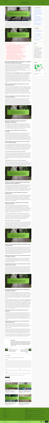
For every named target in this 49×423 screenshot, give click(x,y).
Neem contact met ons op (22, 4)
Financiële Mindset (36, 35)
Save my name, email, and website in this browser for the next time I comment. (15, 375)
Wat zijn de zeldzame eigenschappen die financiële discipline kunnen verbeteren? (16, 51)
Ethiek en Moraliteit (36, 33)
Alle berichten (42, 2)
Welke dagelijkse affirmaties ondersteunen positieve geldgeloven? (14, 50)
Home (5, 2)
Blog (4, 413)
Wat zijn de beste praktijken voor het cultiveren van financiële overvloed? (15, 57)
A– (6, 0)
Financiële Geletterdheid (37, 34)
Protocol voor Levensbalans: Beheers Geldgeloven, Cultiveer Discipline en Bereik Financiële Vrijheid (25, 391)
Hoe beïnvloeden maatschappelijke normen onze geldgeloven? (13, 45)
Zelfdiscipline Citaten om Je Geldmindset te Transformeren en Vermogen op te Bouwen (10, 391)
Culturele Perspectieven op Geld (38, 31)
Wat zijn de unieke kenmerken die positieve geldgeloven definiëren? (14, 47)
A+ (4, 0)
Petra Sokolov (13, 340)
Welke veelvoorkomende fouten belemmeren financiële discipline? (14, 58)
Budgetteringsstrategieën (37, 30)
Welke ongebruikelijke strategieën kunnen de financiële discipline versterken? (15, 52)
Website (6, 372)
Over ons (28, 4)
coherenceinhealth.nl (25, 2)
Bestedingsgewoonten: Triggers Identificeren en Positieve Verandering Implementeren (38, 24)
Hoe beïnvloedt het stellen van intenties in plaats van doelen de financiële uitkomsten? (16, 56)
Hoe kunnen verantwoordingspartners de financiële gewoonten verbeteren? (15, 53)
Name (6, 369)
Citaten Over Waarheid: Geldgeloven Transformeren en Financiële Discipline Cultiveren (38, 17)
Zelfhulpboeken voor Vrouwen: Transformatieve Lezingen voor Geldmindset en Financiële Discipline (35, 410)
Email (19, 369)
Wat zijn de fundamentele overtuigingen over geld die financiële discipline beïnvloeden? (17, 44)
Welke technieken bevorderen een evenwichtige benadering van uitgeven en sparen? (16, 55)
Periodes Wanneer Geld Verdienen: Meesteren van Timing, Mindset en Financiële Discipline (34, 416)
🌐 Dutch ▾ (46, 421)
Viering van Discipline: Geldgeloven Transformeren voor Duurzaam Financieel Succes (24, 403)
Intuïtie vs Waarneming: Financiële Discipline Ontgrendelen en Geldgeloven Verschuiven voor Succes (11, 403)
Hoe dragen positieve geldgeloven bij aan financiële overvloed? (13, 48)
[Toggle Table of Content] (28, 43)
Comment (6, 359)
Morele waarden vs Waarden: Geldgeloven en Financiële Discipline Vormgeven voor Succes (34, 414)
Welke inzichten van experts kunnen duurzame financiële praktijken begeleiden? (15, 59)
